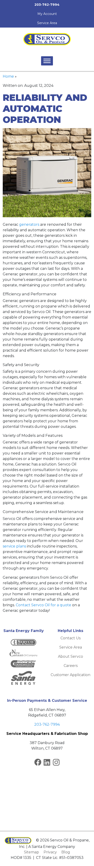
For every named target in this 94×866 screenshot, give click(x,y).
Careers (71, 665)
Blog (65, 852)
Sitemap (31, 852)
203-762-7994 (47, 724)
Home (8, 76)
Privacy (50, 852)
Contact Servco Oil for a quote (43, 605)
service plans (14, 546)
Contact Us (70, 638)
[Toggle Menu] (47, 61)
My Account (47, 14)
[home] (47, 39)
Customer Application (70, 675)
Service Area (47, 23)
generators (29, 224)
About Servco (70, 656)
